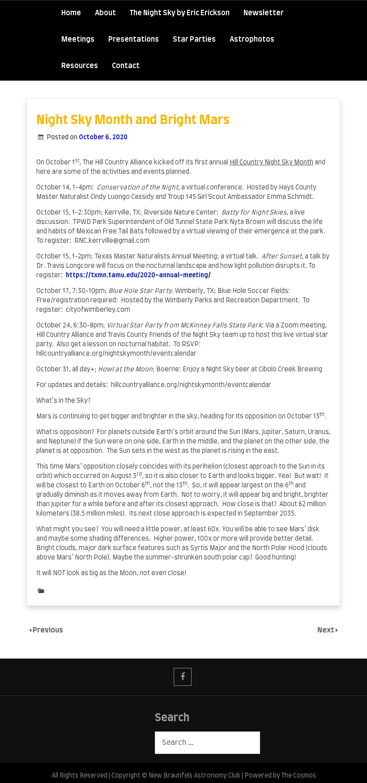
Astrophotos (252, 39)
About (105, 13)
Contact (126, 65)
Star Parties (194, 39)
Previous (48, 630)
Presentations (133, 39)
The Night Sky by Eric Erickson (180, 13)
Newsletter (263, 13)
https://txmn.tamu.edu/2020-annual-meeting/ (138, 275)
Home (71, 13)
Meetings (77, 39)
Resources (79, 65)
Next (326, 630)
